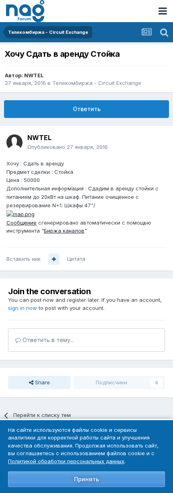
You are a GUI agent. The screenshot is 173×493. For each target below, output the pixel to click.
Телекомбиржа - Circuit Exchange (96, 83)
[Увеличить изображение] (20, 213)
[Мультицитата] (54, 259)
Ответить (87, 108)
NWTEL (34, 75)
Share (41, 382)
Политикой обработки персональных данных (66, 461)
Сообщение (21, 222)
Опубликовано (67, 147)
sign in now (22, 308)
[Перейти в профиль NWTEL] (14, 142)
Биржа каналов (64, 230)
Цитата (76, 259)
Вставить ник (23, 259)
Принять (86, 479)
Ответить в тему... (47, 339)
